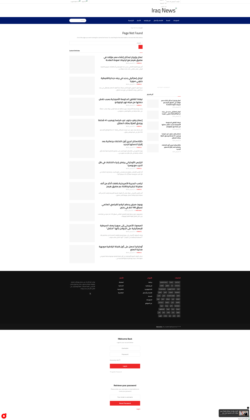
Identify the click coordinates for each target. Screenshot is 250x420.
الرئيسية (131, 20)
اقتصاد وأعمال (158, 20)
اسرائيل (167, 286)
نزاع (170, 316)
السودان (171, 292)
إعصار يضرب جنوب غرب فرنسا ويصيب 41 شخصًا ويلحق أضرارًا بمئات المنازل (120, 121)
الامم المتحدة (162, 289)
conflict (177, 282)
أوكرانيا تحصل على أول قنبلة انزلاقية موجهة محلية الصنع (121, 248)
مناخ (174, 316)
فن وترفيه (147, 20)
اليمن (164, 296)
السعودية (177, 292)
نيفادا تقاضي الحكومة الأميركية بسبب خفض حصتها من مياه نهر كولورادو (121, 100)
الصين (165, 292)
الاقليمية (120, 289)
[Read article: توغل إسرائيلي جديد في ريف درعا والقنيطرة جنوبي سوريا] (82, 86)
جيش (172, 302)
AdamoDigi (159, 327)
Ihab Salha (139, 210)
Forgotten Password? (116, 372)
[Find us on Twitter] (90, 294)
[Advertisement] (104, 10)
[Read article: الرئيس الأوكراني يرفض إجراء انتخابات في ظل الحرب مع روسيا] (82, 170)
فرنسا (168, 309)
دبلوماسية (177, 306)
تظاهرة (177, 302)
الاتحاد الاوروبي (171, 289)
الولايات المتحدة (170, 296)
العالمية (121, 293)
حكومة (167, 302)
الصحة (168, 20)
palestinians (163, 282)
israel (171, 282)
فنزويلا (178, 312)
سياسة (177, 309)
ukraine (177, 286)
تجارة (163, 299)
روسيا (166, 306)
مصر (178, 316)
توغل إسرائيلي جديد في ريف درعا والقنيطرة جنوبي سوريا (122, 79)
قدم (173, 312)
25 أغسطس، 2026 (131, 63)
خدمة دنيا (161, 302)
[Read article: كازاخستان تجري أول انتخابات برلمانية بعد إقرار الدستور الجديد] (82, 149)
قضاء (168, 312)
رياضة (150, 282)
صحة (173, 309)
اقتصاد (161, 286)
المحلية (121, 285)
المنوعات (176, 20)
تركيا (158, 299)
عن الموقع (148, 303)
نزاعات (165, 316)
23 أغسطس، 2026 (131, 147)
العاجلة (121, 282)
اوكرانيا (177, 299)
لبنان (159, 312)
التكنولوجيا (148, 289)
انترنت (159, 296)
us (172, 286)
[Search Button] (85, 20)
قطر (164, 312)
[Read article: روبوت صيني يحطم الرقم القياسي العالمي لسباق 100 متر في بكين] (82, 212)
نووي (160, 316)
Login (72, 1)
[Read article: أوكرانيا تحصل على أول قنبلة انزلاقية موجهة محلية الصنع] (82, 254)
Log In (138, 409)
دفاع (171, 306)
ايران (173, 299)
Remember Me (114, 360)
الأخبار (139, 20)
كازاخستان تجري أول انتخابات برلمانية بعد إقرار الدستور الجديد (122, 142)
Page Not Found (135, 28)
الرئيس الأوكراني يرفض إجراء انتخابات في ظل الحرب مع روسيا (121, 163)
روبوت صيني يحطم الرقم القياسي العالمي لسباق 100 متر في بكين (122, 206)
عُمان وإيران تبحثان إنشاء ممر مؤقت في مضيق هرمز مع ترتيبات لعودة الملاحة (123, 58)
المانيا (178, 296)
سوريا (161, 306)
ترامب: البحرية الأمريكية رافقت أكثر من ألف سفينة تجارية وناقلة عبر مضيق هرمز (121, 184)
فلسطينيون (161, 309)
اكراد (178, 289)
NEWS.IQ (139, 63)
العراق (160, 292)
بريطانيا (167, 299)
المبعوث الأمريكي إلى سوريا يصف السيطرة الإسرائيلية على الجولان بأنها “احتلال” (121, 227)
